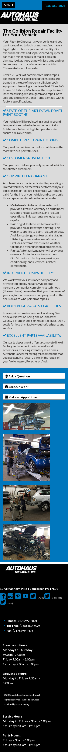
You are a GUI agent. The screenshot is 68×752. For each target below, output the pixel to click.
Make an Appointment (24, 397)
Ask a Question (19, 376)
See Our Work (18, 386)
